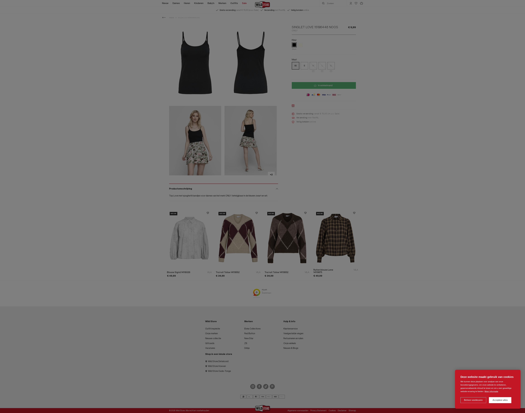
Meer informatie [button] (491, 391)
